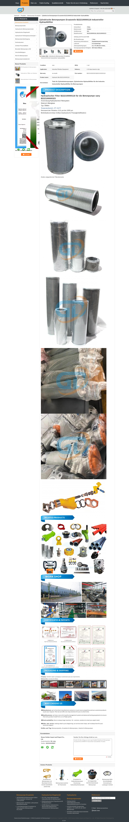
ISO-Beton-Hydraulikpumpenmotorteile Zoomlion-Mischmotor (77, 812)
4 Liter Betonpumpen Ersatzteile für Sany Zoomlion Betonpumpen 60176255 (26, 808)
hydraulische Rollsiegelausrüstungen (25, 35)
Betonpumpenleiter (20, 25)
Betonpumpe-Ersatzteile (34, 15)
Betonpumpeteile (56, 728)
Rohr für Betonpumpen (21, 55)
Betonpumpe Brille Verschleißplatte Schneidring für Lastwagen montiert (107, 782)
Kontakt (79, 51)
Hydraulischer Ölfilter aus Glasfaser (29, 73)
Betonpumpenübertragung (22, 39)
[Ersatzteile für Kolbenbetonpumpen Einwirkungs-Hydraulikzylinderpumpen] (77, 773)
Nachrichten (105, 3)
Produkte (25, 3)
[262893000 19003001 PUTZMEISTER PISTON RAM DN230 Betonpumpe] (92, 774)
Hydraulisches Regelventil (22, 32)
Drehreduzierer (19, 42)
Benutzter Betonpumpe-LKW (23, 49)
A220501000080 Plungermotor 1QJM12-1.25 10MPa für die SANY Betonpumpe (76, 808)
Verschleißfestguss (20, 52)
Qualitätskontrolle (57, 3)
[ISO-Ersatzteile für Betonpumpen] (17, 68)
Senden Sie (96, 801)
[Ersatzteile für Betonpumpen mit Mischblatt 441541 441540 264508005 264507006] (47, 773)
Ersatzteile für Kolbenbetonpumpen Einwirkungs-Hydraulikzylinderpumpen (77, 782)
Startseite (16, 15)
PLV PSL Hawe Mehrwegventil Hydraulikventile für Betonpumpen (51, 798)
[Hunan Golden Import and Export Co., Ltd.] (20, 10)
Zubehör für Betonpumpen (86, 728)
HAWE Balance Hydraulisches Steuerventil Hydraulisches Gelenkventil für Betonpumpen (50, 806)
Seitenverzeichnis (102, 808)
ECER (64, 820)
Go (113, 11)
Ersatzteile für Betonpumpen (70, 728)
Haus (17, 3)
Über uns (34, 3)
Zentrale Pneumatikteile (21, 45)
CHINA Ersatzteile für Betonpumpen (40, 818)
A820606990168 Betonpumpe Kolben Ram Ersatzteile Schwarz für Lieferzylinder (27, 799)
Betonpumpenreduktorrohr (22, 59)
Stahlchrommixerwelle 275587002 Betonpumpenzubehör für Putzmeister (62, 782)
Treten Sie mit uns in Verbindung (76, 3)
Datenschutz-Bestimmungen (22, 818)
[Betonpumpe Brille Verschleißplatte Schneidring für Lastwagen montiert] (107, 773)
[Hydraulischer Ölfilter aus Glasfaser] (17, 74)
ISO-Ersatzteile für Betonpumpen (28, 67)
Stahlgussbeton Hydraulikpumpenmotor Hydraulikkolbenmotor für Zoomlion (76, 803)
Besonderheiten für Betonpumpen (29, 79)
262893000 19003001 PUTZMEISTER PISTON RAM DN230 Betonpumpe (92, 782)
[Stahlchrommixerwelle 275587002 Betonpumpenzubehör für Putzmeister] (62, 775)
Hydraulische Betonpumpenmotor (24, 29)
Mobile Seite (96, 810)
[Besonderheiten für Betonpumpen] (17, 81)
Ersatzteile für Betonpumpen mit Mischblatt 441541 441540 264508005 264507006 (46, 783)
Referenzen (94, 3)
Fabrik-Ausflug (44, 3)
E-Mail (94, 808)
